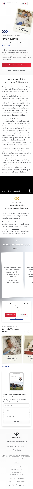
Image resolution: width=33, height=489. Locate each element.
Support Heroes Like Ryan (16, 65)
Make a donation (15, 234)
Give (23, 3)
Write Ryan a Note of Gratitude (16, 70)
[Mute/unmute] (29, 191)
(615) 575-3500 (16, 472)
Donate (22, 314)
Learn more (15, 229)
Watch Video (7, 45)
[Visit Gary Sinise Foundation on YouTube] (20, 485)
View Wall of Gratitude (16, 319)
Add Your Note (10, 314)
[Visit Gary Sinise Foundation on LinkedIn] (23, 485)
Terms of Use (21, 478)
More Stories (5, 366)
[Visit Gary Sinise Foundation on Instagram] (16, 485)
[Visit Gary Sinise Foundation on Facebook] (10, 485)
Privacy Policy (12, 478)
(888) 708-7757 (19, 474)
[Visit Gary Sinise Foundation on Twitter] (13, 485)
